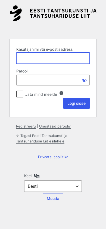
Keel (28, 175)
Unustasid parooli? (55, 126)
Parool (21, 71)
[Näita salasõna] (84, 80)
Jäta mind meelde (41, 94)
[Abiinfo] (61, 93)
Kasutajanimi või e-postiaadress (44, 49)
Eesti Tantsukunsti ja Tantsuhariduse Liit (53, 19)
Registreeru (26, 126)
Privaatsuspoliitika (53, 157)
